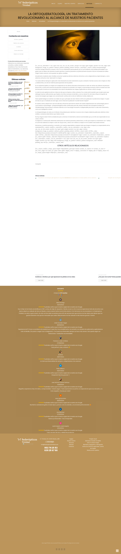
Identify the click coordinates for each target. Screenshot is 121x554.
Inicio (27, 21)
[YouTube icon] (62, 549)
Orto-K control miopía (93, 442)
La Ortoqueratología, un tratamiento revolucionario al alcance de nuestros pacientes (71, 21)
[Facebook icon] (57, 549)
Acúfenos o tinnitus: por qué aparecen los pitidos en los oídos (55, 277)
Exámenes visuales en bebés (93, 441)
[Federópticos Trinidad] (28, 3)
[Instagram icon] (64, 549)
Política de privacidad (52, 543)
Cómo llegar (50, 442)
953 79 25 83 (51, 447)
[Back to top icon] (117, 550)
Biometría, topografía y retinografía (93, 444)
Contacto (71, 446)
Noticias (34, 21)
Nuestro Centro (71, 441)
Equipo (71, 439)
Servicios (71, 442)
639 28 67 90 (51, 450)
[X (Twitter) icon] (59, 549)
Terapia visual (93, 439)
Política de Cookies (62, 543)
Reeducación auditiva (93, 450)
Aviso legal (44, 543)
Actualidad (42, 21)
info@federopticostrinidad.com (49, 444)
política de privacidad (20, 71)
